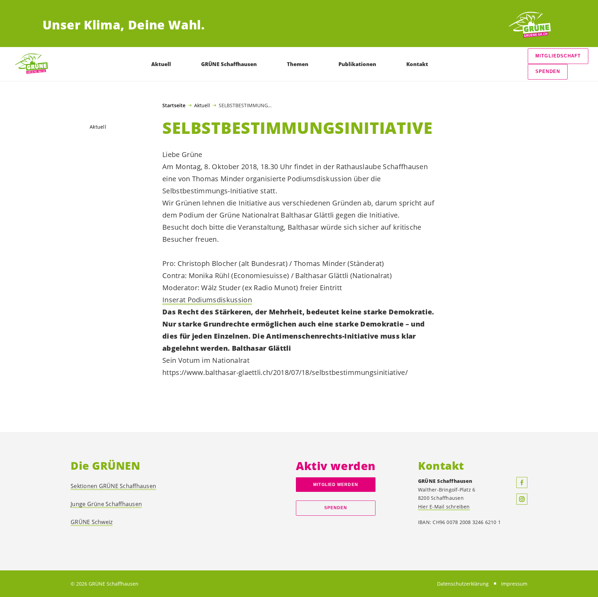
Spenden (547, 71)
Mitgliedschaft (558, 55)
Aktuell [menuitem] (161, 64)
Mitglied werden (335, 484)
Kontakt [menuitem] (417, 64)
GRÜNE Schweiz (91, 522)
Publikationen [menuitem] (357, 64)
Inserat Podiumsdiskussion (207, 299)
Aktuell (202, 105)
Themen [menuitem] (297, 64)
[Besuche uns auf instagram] (521, 499)
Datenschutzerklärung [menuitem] (463, 583)
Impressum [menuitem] (514, 583)
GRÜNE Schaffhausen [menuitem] (229, 64)
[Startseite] (529, 25)
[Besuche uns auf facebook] (521, 482)
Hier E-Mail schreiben (444, 506)
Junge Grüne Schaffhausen (106, 504)
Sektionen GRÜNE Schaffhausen (113, 486)
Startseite (173, 105)
